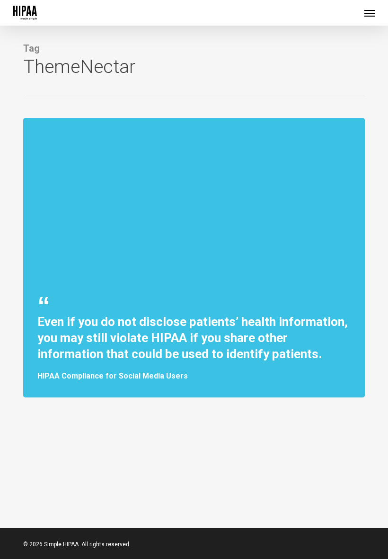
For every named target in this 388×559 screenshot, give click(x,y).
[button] (369, 13)
